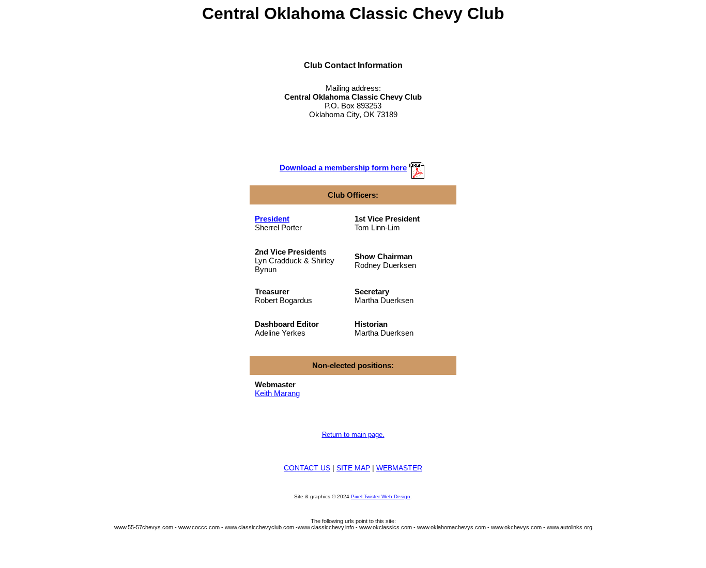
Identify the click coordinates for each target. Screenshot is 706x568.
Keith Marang (277, 393)
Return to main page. (353, 434)
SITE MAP (353, 468)
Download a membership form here (343, 167)
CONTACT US (307, 468)
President (272, 218)
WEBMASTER (399, 468)
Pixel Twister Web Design (380, 496)
